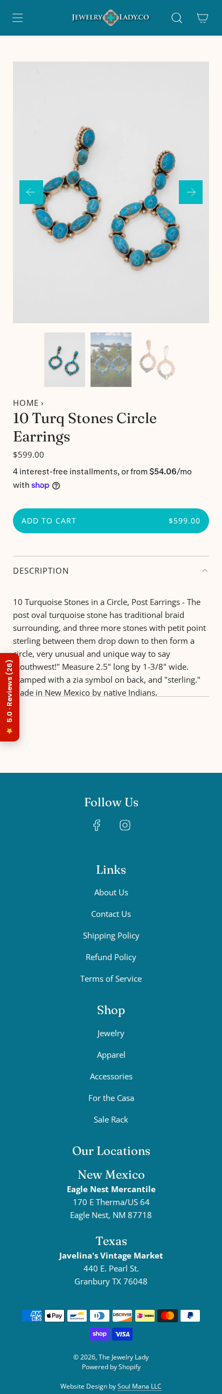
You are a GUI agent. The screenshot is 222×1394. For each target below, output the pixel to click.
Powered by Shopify (111, 1366)
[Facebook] (97, 825)
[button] (31, 192)
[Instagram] (125, 825)
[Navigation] (17, 18)
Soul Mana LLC (139, 1386)
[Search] (177, 18)
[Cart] (203, 18)
